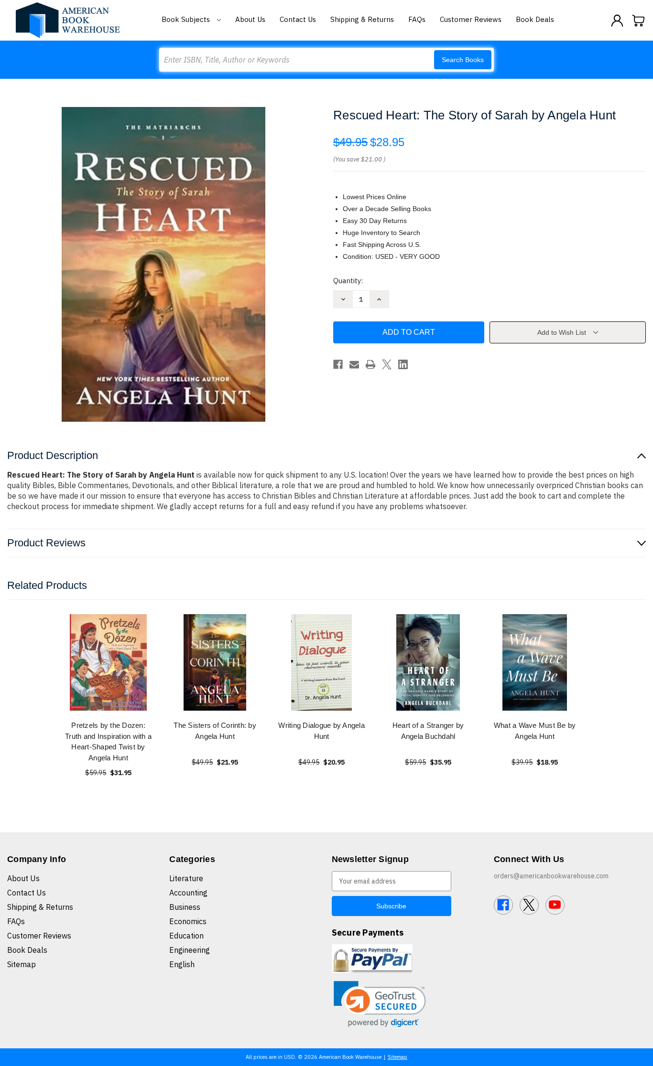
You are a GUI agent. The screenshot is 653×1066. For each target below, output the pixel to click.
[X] (387, 364)
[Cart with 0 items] (638, 20)
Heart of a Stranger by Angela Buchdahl (428, 730)
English (182, 964)
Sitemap (21, 964)
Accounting (188, 892)
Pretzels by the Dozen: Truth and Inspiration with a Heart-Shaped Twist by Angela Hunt (108, 741)
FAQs (416, 19)
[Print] (370, 364)
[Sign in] (617, 20)
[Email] (354, 364)
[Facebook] (338, 364)
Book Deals (535, 19)
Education (186, 935)
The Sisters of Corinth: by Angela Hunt (215, 730)
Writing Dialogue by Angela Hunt (321, 730)
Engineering (189, 950)
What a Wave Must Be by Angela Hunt (535, 730)
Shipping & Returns (362, 19)
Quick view (108, 662)
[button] (380, 1004)
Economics (188, 921)
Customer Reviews (470, 19)
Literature (186, 878)
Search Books (463, 60)
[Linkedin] (403, 364)
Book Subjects (187, 19)
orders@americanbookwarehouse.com (551, 876)
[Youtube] (555, 905)
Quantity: (348, 280)
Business (184, 907)
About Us (250, 19)
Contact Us (298, 19)
